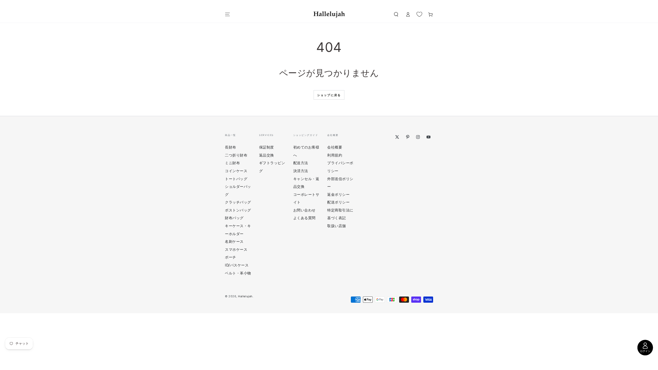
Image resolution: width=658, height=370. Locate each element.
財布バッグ (234, 218)
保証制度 (266, 147)
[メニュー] (228, 14)
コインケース (236, 171)
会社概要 (334, 147)
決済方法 (300, 171)
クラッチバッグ (238, 202)
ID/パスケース (237, 265)
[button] (396, 14)
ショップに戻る (329, 95)
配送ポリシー (338, 202)
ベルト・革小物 (238, 273)
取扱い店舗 (336, 226)
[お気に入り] (419, 14)
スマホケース (236, 249)
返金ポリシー (338, 194)
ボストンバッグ (238, 210)
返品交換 (266, 155)
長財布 (230, 147)
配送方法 (300, 163)
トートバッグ (236, 179)
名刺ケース (234, 241)
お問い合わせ (304, 210)
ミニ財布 (232, 163)
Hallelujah (245, 296)
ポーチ (230, 257)
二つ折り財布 (236, 155)
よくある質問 (304, 218)
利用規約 (334, 155)
